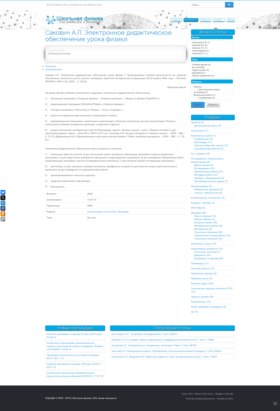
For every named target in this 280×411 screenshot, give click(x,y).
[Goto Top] (275, 403)
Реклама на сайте (225, 398)
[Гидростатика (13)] (211, 70)
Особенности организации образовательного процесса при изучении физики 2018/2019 (71, 374)
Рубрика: (197, 81)
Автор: (196, 37)
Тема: (195, 59)
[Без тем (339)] (211, 67)
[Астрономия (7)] (211, 92)
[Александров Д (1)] (211, 50)
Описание (50, 66)
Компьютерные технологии (101, 211)
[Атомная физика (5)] (211, 64)
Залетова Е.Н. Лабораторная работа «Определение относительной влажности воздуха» (158, 350)
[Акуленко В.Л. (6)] (211, 45)
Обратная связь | (80, 4)
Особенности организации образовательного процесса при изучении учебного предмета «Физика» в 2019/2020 (75, 346)
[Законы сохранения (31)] (211, 75)
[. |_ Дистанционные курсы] (211, 89)
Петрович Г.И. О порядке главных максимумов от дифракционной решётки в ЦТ (154, 339)
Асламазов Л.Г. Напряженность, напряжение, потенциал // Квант (146, 345)
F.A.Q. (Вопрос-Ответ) (59, 4)
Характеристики (53, 69)
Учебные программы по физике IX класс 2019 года (74, 333)
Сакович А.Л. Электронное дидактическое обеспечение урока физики (108, 36)
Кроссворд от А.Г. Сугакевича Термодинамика (136, 333)
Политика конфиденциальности (200, 398)
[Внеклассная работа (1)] (211, 94)
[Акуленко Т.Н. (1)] (211, 47)
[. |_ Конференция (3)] (211, 97)
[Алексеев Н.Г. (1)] (211, 53)
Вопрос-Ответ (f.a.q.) (204, 393)
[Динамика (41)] (211, 72)
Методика (123, 211)
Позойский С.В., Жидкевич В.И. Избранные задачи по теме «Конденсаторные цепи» (156, 356)
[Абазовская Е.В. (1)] (211, 42)
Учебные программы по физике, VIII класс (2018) (73, 363)
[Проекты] (211, 86)
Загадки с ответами (224, 393)
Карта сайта (96, 4)
